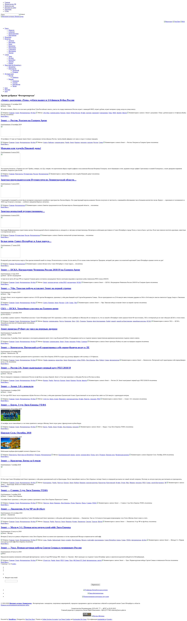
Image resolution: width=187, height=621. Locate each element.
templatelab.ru (101, 619)
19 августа (46, 560)
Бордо (45, 427)
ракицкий (95, 113)
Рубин (78, 341)
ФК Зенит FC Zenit (79, 560)
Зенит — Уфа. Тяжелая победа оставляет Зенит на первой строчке (36, 288)
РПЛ (98, 399)
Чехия (14, 86)
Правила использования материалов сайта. (15, 605)
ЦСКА (79, 282)
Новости (11, 30)
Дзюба (67, 142)
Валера (45, 380)
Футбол (11, 58)
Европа (11, 79)
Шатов (124, 113)
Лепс (73, 321)
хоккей (113, 321)
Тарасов (94, 521)
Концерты (12, 46)
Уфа (75, 302)
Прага (84, 503)
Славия (88, 503)
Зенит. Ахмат (53, 399)
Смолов (88, 521)
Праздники (12, 47)
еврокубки (59, 360)
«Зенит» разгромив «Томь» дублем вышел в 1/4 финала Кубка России (37, 100)
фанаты (84, 380)
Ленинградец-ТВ (10, 4)
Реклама (7, 89)
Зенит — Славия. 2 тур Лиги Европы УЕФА (24, 490)
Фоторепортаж (25, 113)
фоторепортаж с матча (94, 560)
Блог (6, 88)
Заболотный (56, 540)
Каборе (76, 482)
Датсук (61, 321)
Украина (89, 321)
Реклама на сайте (10, 7)
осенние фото (85, 455)
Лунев (66, 341)
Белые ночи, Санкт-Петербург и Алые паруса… (26, 241)
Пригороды (12, 68)
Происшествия (13, 33)
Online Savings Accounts (50, 619)
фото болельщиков (99, 321)
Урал (71, 560)
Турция (14, 82)
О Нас (7, 11)
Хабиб (108, 321)
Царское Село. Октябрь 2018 (16, 432)
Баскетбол (12, 60)
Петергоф (15, 70)
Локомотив (81, 521)
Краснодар (102, 482)
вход (6, 91)
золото (78, 455)
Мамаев (132, 482)
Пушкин (15, 72)
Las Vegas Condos (64, 619)
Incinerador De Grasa (79, 619)
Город (7, 28)
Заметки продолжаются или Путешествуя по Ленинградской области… (38, 179)
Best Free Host (30, 619)
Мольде (83, 540)
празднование (99, 540)
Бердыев (46, 341)
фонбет (119, 113)
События (12, 32)
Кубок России (75, 113)
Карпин (77, 142)
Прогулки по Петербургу (13, 65)
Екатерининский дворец (67, 455)
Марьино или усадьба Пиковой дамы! (21, 148)
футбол (144, 540)
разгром (88, 113)
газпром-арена (55, 113)
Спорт (7, 54)
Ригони (61, 302)
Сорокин (84, 341)
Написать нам (9, 6)
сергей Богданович (157, 482)
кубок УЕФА (81, 360)
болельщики (47, 482)
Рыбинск (15, 77)
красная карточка (72, 399)
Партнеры (8, 9)
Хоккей (11, 61)
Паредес (87, 399)
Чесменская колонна (122, 455)
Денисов (46, 521)
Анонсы (11, 40)
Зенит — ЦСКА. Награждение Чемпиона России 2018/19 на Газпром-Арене (40, 269)
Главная (7, 2)
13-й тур (46, 399)
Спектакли (12, 49)
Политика (8, 37)
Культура (8, 39)
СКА (77, 321)
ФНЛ (114, 113)
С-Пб (66, 302)
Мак (97, 360)
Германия (15, 81)
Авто (10, 56)
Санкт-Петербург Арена (113, 540)
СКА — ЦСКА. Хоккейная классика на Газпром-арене (29, 308)
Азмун (45, 142)
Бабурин (51, 142)
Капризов (68, 321)
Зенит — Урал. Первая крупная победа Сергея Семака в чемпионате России (41, 547)
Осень (93, 455)
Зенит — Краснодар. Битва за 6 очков (21, 460)
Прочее (11, 53)
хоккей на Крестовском (124, 321)
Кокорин (82, 482)
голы (44, 540)
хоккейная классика (139, 321)
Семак (101, 142)
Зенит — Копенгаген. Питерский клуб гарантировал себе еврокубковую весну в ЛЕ (45, 347)
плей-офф (90, 540)
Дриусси (56, 380)
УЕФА (94, 503)
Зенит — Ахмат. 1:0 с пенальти (17, 386)
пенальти (84, 142)
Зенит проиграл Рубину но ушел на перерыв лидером (29, 329)
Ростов (95, 142)
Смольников (103, 113)
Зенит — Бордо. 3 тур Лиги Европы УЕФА (23, 405)
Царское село (110, 455)
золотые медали (53, 282)
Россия (11, 75)
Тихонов (83, 321)
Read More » (5, 116)
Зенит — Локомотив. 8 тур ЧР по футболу (23, 509)
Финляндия (16, 84)
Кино (10, 44)
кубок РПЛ (62, 282)
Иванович (62, 399)
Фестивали (12, 51)
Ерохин (62, 113)
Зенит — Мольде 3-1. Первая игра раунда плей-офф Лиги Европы (36, 527)
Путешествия (9, 74)
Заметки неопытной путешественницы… (23, 211)
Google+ (109, 619)
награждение (71, 282)
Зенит (68, 113)
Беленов (51, 302)
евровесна (51, 360)
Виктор (45, 321)
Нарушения (12, 35)
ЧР (165, 482)
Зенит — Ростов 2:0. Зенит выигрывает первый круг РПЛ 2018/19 (36, 367)
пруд (97, 455)
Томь (110, 113)
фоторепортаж (114, 360)
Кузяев (83, 113)
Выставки (12, 42)
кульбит (68, 540)
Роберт (101, 360)
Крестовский (110, 482)
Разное (11, 63)
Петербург (12, 67)
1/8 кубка (46, 113)
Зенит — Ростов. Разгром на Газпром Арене (24, 120)
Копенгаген (72, 360)
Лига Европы (90, 360)
